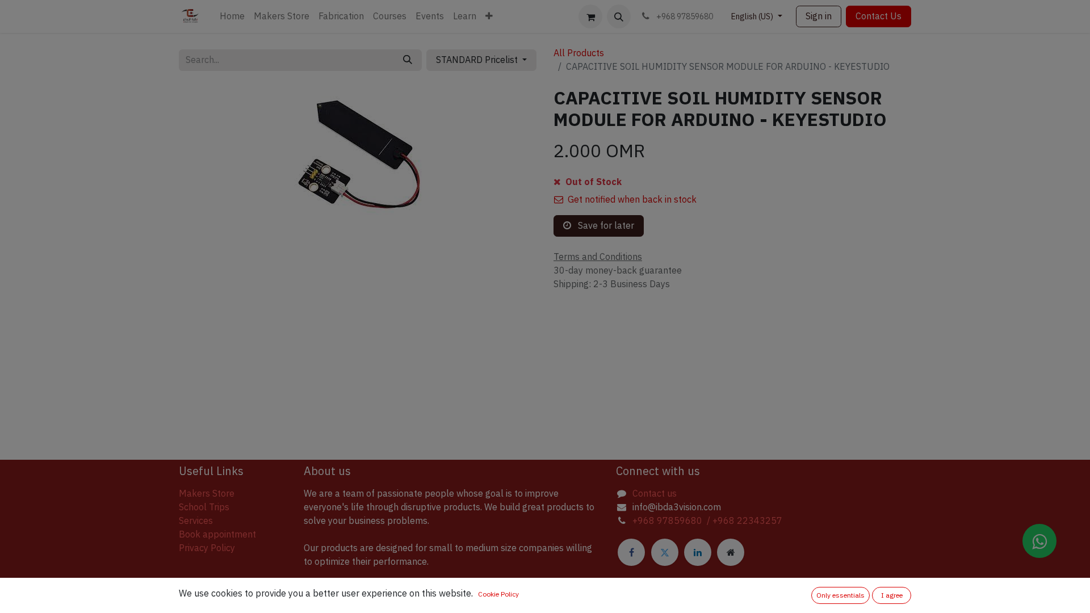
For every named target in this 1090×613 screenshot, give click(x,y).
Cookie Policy (498, 594)
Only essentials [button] (840, 595)
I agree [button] (892, 595)
